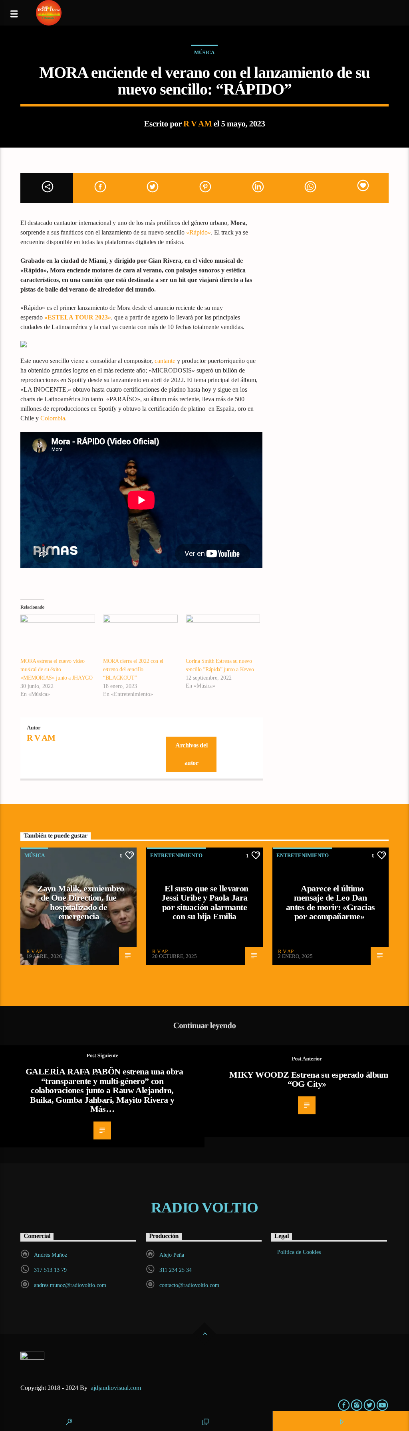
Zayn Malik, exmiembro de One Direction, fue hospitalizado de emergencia (80, 902)
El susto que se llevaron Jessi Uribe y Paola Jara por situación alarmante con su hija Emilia (204, 902)
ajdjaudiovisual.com (117, 1387)
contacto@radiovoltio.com (189, 1285)
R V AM (197, 123)
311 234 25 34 (175, 1270)
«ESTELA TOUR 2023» (77, 317)
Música (204, 52)
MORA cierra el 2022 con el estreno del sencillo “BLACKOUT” (133, 669)
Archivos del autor (191, 754)
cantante (165, 360)
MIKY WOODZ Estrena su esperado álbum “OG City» (308, 1079)
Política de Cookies (299, 1252)
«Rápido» (198, 232)
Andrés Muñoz (50, 1255)
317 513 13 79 (50, 1270)
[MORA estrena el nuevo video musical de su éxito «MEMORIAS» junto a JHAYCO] (57, 636)
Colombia (52, 418)
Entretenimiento (176, 855)
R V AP (34, 951)
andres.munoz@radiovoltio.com (70, 1285)
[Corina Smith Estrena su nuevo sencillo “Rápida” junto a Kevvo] (223, 636)
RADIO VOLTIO (204, 1208)
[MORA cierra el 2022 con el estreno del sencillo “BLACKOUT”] (140, 636)
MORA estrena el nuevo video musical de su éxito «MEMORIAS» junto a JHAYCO (56, 669)
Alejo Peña (171, 1255)
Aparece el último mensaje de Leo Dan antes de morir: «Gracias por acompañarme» (330, 902)
